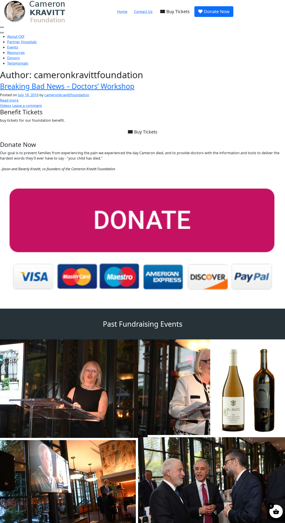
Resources (16, 52)
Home (122, 11)
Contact (143, 11)
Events (12, 47)
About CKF (15, 36)
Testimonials (17, 63)
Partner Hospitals (22, 41)
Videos (5, 105)
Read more (9, 100)
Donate (216, 11)
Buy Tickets (177, 11)
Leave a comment (27, 105)
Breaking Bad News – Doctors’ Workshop (67, 86)
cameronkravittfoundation (66, 94)
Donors (13, 57)
